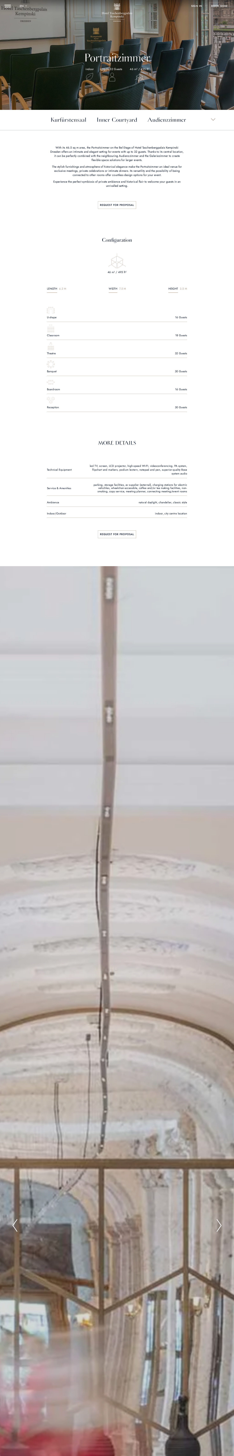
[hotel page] (117, 6)
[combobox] (24, 6)
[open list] (213, 119)
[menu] (7, 6)
